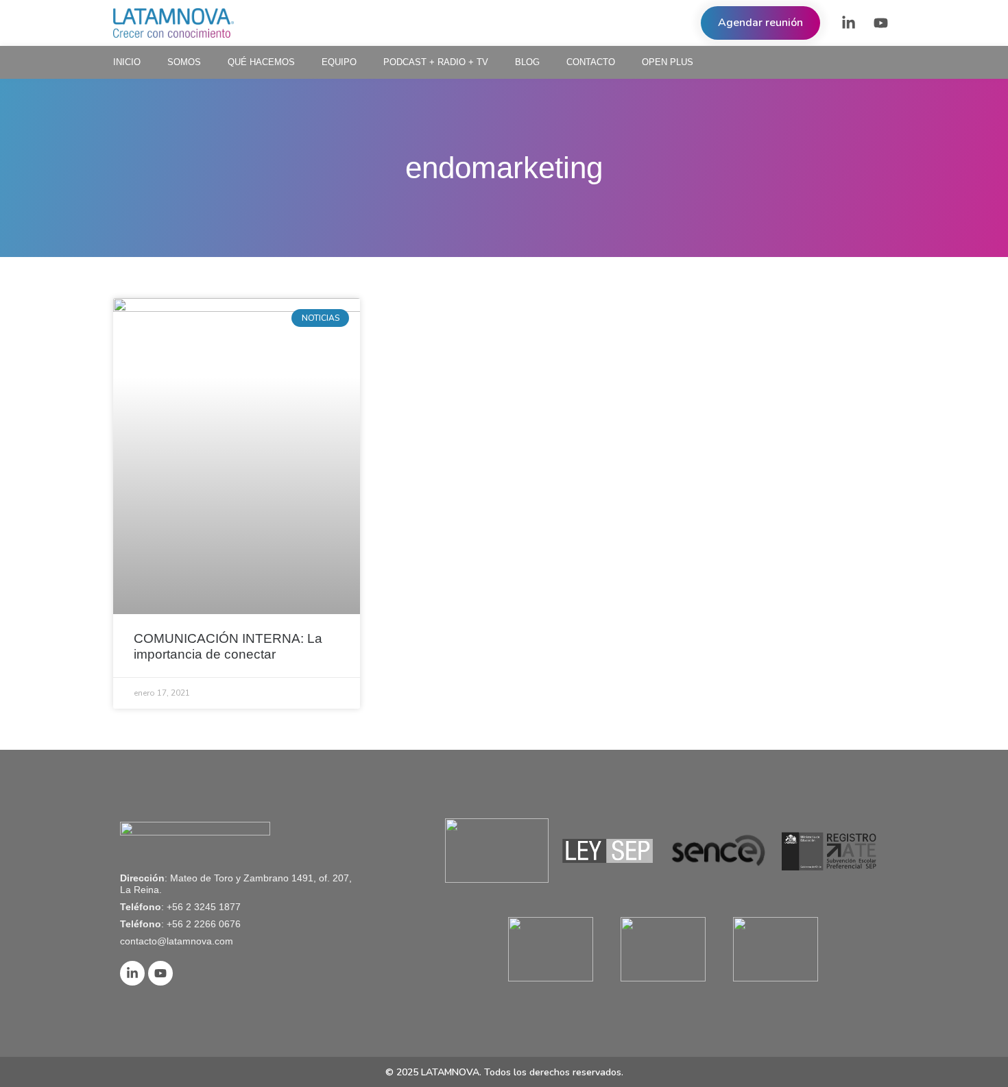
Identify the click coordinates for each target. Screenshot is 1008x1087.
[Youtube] (880, 23)
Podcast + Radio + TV (435, 62)
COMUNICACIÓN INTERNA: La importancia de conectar (228, 646)
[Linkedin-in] (848, 23)
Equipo (339, 62)
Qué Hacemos (261, 62)
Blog (527, 62)
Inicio (127, 62)
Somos (184, 62)
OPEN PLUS (667, 62)
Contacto (590, 62)
